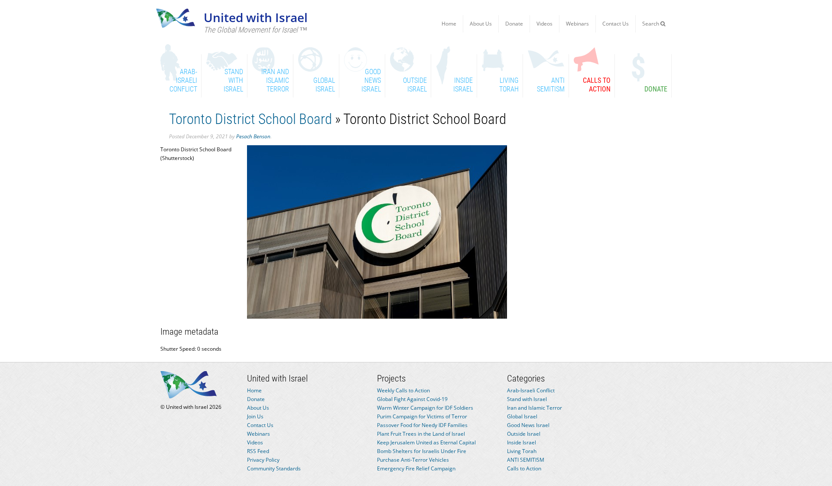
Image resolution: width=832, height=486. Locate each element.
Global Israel (522, 416)
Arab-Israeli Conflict (531, 390)
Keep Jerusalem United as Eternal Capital (426, 442)
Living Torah (521, 451)
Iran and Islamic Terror (534, 407)
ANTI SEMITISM (525, 459)
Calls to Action (524, 468)
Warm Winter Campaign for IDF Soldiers (425, 407)
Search (651, 23)
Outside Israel (523, 433)
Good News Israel (528, 425)
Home (449, 23)
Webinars (577, 23)
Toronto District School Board (250, 119)
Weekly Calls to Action (403, 390)
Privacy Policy (263, 459)
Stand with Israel (527, 399)
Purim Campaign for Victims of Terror (422, 416)
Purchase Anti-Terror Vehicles (413, 459)
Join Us (255, 416)
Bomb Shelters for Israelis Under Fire (421, 451)
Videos (544, 23)
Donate (514, 23)
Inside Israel (521, 442)
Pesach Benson (253, 136)
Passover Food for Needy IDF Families (422, 425)
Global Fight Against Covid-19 (412, 399)
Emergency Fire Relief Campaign (416, 468)
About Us (481, 23)
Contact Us (615, 23)
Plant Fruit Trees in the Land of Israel (421, 433)
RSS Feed (258, 451)
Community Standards (274, 468)
